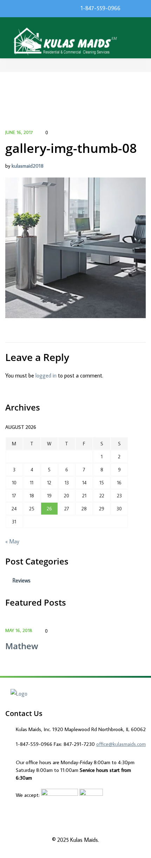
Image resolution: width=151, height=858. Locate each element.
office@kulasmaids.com (121, 744)
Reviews (22, 580)
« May (12, 541)
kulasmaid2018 (28, 165)
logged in (46, 375)
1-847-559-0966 (100, 8)
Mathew (21, 646)
